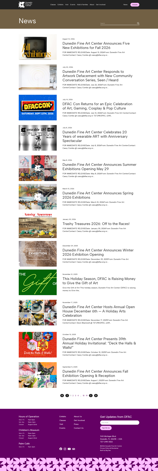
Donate (134, 5)
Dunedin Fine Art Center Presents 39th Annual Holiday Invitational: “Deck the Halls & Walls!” (99, 343)
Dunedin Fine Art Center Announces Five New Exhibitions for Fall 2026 (96, 45)
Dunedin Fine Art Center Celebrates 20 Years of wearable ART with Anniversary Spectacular (95, 136)
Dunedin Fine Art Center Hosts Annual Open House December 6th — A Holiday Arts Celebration (99, 311)
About (92, 4)
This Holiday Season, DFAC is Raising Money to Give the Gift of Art (99, 281)
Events (72, 4)
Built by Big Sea (105, 450)
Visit (66, 4)
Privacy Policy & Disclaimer (109, 448)
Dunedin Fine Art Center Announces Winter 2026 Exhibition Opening (98, 252)
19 (87, 395)
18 (83, 395)
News (125, 4)
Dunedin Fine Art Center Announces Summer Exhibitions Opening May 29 (99, 166)
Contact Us (78, 428)
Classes (53, 4)
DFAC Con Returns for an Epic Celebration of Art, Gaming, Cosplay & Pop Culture (97, 106)
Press (76, 424)
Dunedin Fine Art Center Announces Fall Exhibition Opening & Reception (95, 373)
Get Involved (100, 4)
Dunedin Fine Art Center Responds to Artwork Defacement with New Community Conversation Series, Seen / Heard (97, 75)
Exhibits (60, 4)
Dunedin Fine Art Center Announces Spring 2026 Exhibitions (98, 195)
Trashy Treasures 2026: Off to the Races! (96, 224)
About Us (78, 416)
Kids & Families (82, 4)
